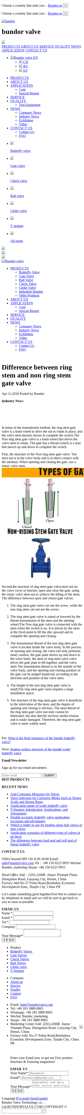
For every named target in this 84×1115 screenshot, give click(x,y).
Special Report (29, 93)
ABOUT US (30, 46)
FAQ (22, 136)
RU (25, 66)
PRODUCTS (11, 46)
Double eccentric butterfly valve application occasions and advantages (40, 819)
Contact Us (26, 132)
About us (16, 982)
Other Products (29, 295)
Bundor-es (55, 13)
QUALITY (62, 46)
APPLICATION (13, 50)
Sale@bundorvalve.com (36, 1004)
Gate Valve (26, 276)
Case (22, 89)
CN (25, 62)
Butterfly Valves (21, 951)
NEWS (76, 46)
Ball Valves (18, 963)
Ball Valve (26, 280)
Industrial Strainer (31, 291)
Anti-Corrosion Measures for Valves (34, 794)
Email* (15, 1077)
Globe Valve (27, 287)
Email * (7, 918)
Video (23, 124)
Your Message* (12, 936)
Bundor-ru (55, 5)
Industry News (29, 116)
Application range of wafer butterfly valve (38, 805)
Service (15, 986)
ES (24, 70)
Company (8, 927)
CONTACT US (36, 50)
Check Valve (27, 284)
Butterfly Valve (29, 272)
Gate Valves (18, 955)
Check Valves (19, 959)
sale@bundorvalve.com (18, 863)
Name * (7, 913)
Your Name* (19, 1073)
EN (35, 57)
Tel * (5, 922)
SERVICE (46, 46)
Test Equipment (29, 105)
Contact (15, 993)
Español (42, 1098)
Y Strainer (17, 971)
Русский (22, 1098)
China (32, 1098)
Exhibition (26, 120)
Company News (30, 112)
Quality (15, 989)
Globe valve (18, 967)
